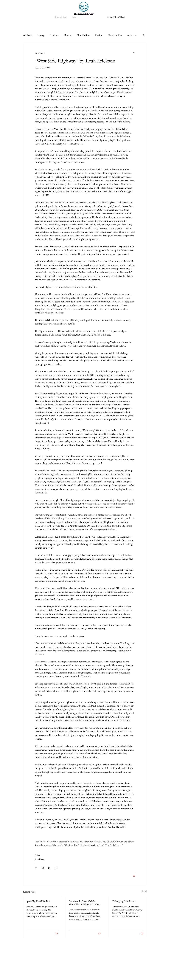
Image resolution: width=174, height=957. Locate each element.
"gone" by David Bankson (39, 901)
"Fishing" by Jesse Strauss (123, 901)
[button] (143, 35)
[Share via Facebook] (36, 868)
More (130, 35)
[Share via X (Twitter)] (42, 868)
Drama (67, 35)
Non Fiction (83, 35)
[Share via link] (56, 868)
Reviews (54, 35)
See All (144, 891)
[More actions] (133, 53)
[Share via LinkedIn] (49, 868)
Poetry (41, 35)
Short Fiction (115, 35)
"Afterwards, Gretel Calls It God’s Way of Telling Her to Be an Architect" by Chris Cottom (84, 903)
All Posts (27, 35)
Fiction (99, 35)
